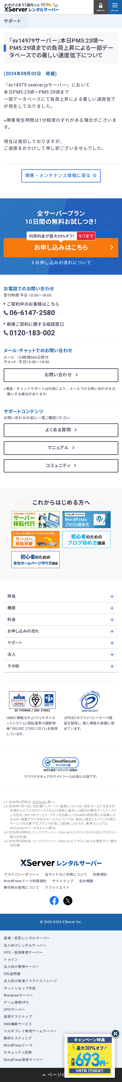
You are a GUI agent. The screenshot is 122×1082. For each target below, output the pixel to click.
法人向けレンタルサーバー (25, 945)
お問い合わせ (58, 374)
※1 (56, 5)
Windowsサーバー (18, 995)
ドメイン (11, 960)
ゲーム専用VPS (16, 1003)
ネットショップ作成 (19, 988)
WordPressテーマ (18, 1045)
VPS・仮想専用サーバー (23, 953)
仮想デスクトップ (18, 1017)
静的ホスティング (18, 1038)
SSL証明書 (12, 974)
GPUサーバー (14, 1010)
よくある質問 (58, 429)
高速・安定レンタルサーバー (27, 938)
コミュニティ (58, 465)
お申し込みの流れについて (63, 262)
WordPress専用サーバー (23, 1060)
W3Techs (40, 802)
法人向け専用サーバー (21, 967)
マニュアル (58, 447)
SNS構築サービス (18, 1024)
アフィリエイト (57, 888)
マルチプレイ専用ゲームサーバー (30, 1031)
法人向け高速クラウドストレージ (30, 981)
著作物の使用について (21, 888)
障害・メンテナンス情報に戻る (58, 175)
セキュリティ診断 (18, 1052)
